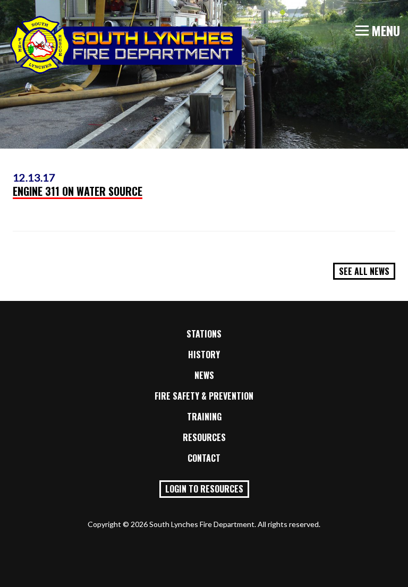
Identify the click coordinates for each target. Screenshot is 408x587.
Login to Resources (204, 488)
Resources (204, 437)
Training (204, 416)
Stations (204, 333)
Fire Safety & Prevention (204, 396)
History (204, 354)
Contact (204, 458)
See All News (364, 271)
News (204, 375)
